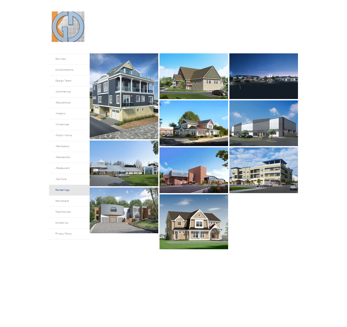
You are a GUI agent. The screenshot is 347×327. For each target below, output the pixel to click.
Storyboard (62, 201)
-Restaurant (62, 168)
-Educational (63, 102)
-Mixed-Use (62, 124)
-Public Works (63, 135)
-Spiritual (61, 179)
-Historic (60, 113)
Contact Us (61, 223)
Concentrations (64, 70)
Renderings (62, 190)
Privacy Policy (63, 234)
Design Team (63, 81)
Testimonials (63, 212)
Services (60, 59)
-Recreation (62, 146)
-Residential (62, 157)
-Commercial (63, 92)
